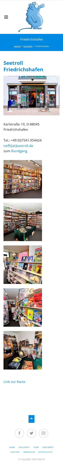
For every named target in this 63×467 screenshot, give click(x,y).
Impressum (29, 452)
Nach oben (32, 419)
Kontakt (15, 452)
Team (36, 447)
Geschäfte (27, 46)
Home (12, 447)
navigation (6, 17)
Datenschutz (45, 452)
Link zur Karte (14, 381)
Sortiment (48, 447)
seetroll (17, 46)
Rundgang (19, 151)
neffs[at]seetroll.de (18, 145)
